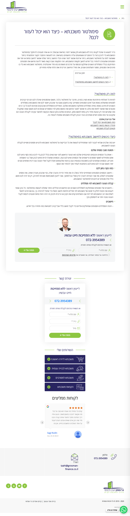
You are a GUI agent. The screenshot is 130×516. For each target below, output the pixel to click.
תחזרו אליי (29, 250)
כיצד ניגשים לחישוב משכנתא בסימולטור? (92, 81)
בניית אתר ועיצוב (49, 501)
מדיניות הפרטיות (69, 255)
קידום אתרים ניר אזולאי (34, 501)
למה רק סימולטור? (101, 77)
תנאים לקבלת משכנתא (105, 128)
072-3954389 (63, 301)
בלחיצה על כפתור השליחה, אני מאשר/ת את (84, 255)
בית (123, 18)
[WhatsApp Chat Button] (123, 509)
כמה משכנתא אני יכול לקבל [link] (104, 122)
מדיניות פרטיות (119, 507)
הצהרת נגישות (119, 510)
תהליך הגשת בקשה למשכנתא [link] (103, 125)
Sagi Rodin (52, 432)
